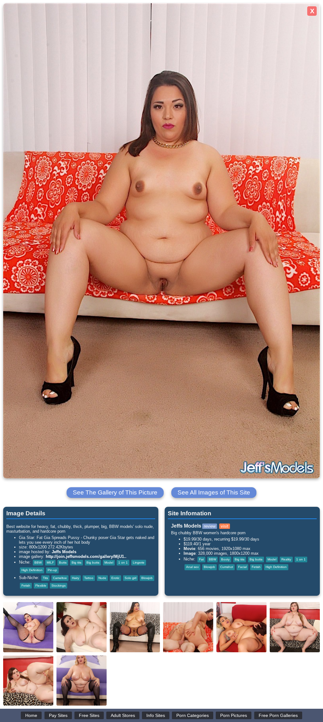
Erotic (115, 578)
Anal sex (192, 567)
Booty (225, 559)
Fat (201, 559)
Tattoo (88, 578)
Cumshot (226, 567)
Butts (63, 562)
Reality (286, 559)
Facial (242, 567)
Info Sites (155, 715)
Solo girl (130, 578)
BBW (38, 562)
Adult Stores (123, 715)
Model (108, 562)
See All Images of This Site (214, 492)
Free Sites (89, 715)
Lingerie (138, 562)
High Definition (32, 570)
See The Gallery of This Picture (115, 492)
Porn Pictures (233, 715)
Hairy (75, 578)
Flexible (40, 585)
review (209, 526)
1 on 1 (123, 562)
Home (31, 715)
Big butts (92, 562)
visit (224, 526)
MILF (50, 562)
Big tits (76, 562)
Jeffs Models (64, 551)
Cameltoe (60, 578)
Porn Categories (192, 715)
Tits (45, 578)
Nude (102, 578)
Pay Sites (58, 715)
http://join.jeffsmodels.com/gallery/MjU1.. (86, 556)
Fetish (25, 585)
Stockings (58, 585)
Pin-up (52, 570)
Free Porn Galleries (278, 715)
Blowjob (147, 578)
